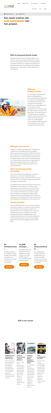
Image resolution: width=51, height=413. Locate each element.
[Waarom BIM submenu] (28, 3)
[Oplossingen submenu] (46, 3)
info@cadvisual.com (10, 14)
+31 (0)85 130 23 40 (21, 14)
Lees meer (9, 267)
